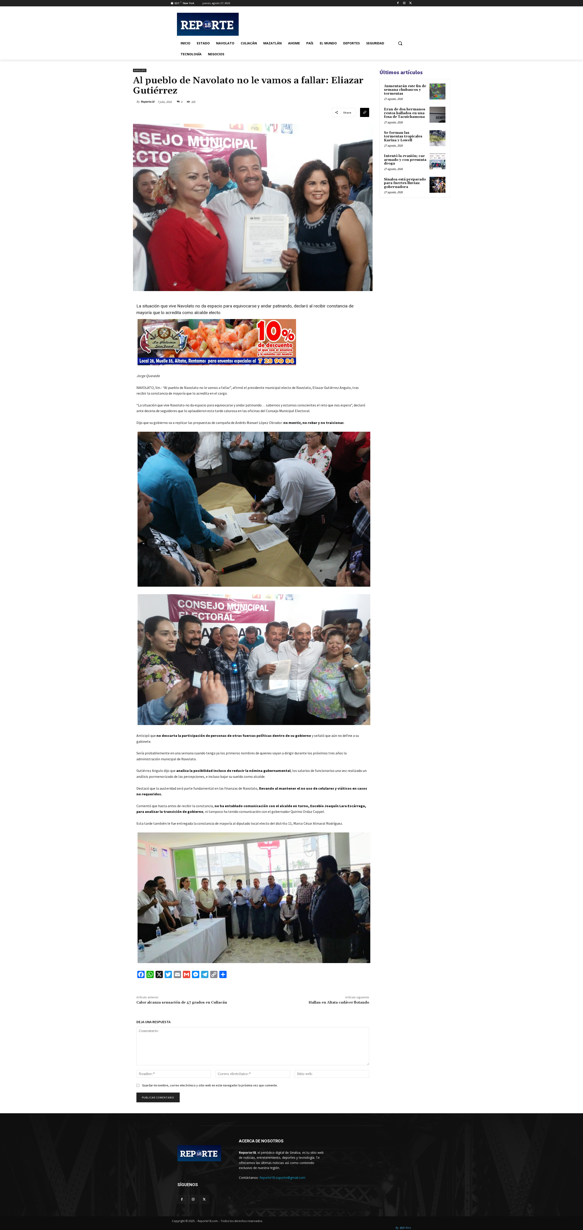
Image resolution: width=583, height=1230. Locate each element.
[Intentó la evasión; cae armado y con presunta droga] (437, 161)
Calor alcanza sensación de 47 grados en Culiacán (181, 1002)
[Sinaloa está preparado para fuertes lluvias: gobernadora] (437, 185)
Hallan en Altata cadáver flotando (339, 1002)
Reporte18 (147, 102)
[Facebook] (398, 3)
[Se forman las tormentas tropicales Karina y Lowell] (437, 138)
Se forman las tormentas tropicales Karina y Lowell (403, 136)
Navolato (140, 70)
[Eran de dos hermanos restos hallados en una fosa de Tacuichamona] (437, 115)
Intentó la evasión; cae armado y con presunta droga (405, 160)
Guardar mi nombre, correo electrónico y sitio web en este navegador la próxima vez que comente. (210, 1085)
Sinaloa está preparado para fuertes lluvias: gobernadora (405, 183)
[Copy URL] (364, 112)
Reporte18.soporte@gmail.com (282, 1177)
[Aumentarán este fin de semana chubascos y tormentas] (437, 91)
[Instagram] (404, 3)
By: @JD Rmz (403, 1227)
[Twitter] (410, 3)
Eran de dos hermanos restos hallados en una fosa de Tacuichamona (404, 113)
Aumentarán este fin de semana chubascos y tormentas (405, 90)
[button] (400, 43)
